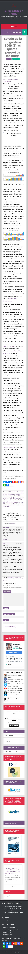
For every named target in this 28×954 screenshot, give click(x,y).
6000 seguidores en (13, 692)
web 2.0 (21, 498)
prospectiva (14, 497)
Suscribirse (14, 725)
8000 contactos (13, 694)
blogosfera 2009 (18, 499)
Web (5, 620)
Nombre (6, 608)
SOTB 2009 (21, 505)
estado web (13, 502)
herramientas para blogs (14, 494)
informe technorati (10, 503)
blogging (21, 491)
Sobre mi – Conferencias (9, 927)
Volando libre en (13, 686)
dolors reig (6, 543)
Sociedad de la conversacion (9, 498)
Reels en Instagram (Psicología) (10, 930)
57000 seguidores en (15, 683)
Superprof (7, 896)
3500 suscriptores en (14, 688)
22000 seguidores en (15, 679)
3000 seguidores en (12, 697)
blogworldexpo (9, 501)
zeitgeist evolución (7, 499)
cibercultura (5, 493)
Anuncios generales (14, 491)
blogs (4, 501)
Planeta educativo (7, 497)
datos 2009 (15, 501)
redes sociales (20, 497)
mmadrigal (6, 527)
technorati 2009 (6, 506)
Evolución (7, 494)
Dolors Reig (16, 59)
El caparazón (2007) (14, 12)
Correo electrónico (9, 614)
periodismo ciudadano (16, 495)
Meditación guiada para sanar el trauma (13, 906)
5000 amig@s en (13, 681)
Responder (5, 539)
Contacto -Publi (7, 932)
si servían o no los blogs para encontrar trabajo (13, 344)
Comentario (7, 591)
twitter (17, 498)
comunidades (12, 493)
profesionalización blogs (13, 505)
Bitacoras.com (12, 523)
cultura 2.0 (17, 493)
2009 (8, 491)
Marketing (5, 495)
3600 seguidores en (14, 690)
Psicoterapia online (8, 934)
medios (9, 495)
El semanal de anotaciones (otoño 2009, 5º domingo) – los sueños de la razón (13, 579)
